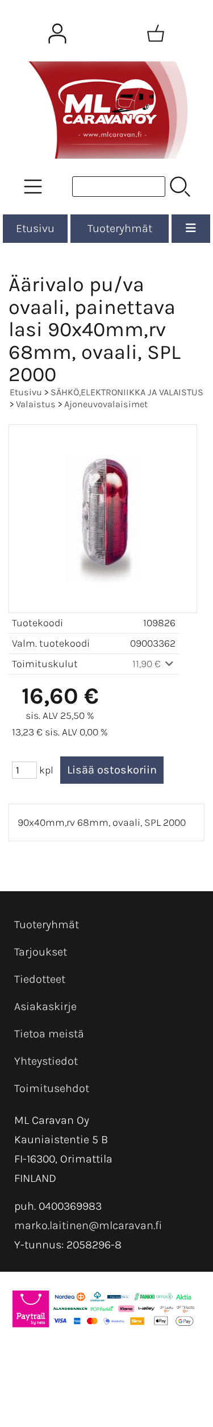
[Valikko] (191, 228)
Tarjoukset (40, 951)
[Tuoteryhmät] (33, 186)
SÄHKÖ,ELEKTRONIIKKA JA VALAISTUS (127, 392)
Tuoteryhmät (119, 228)
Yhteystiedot (46, 1061)
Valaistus (36, 404)
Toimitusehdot (51, 1088)
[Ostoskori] (155, 33)
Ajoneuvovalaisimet (106, 404)
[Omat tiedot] (57, 33)
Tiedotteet (39, 979)
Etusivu (35, 228)
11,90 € (147, 663)
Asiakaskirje (45, 1006)
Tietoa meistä (49, 1033)
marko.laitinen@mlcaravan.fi (88, 1225)
